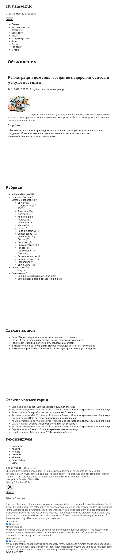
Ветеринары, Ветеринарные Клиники (38, 278)
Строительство (26, 259)
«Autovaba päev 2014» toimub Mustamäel (50, 432)
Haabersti (17, 446)
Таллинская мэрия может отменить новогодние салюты (43, 342)
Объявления (17, 32)
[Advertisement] (59, 160)
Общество (23, 236)
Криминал (23, 216)
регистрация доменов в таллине (48, 130)
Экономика (24, 264)
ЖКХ (20, 208)
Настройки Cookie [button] (16, 479)
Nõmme (16, 457)
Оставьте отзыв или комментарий (37, 136)
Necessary (14, 524)
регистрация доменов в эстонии (85, 130)
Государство (24, 205)
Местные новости (20, 27)
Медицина (23, 222)
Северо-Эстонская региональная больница (51, 406)
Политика (23, 242)
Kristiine (16, 451)
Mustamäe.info (19, 6)
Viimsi (15, 463)
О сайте (15, 49)
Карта (14, 41)
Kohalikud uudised (21, 194)
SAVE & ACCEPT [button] (14, 552)
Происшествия (26, 245)
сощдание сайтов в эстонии (23, 133)
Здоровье (23, 211)
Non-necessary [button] (14, 538)
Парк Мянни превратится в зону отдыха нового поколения (44, 337)
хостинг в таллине (50, 133)
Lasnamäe (17, 454)
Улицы (15, 44)
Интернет (23, 214)
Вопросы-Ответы (21, 197)
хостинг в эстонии (71, 133)
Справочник (17, 30)
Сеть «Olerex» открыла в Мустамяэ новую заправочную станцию (48, 340)
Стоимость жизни (27, 256)
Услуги (26, 130)
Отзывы (15, 35)
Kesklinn (16, 448)
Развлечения (25, 250)
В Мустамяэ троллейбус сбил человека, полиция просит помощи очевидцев (54, 348)
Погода (22, 239)
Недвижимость (26, 231)
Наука (21, 228)
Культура (23, 219)
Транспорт (17, 47)
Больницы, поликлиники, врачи (35, 276)
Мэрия (21, 225)
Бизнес (22, 202)
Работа (21, 247)
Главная (15, 24)
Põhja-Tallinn (18, 460)
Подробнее (14, 125)
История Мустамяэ (21, 38)
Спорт (21, 253)
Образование (25, 233)
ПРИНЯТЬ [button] (33, 479)
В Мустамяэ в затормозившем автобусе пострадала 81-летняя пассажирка (53, 345)
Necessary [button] (11, 521)
